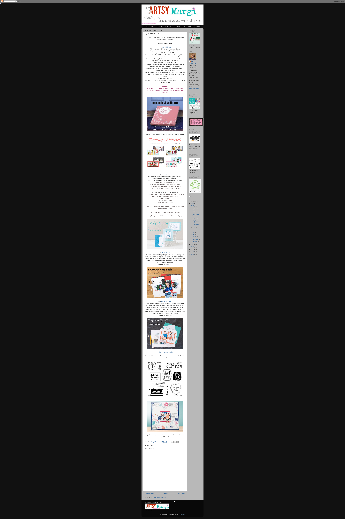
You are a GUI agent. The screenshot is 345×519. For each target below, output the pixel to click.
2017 (192, 244)
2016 (192, 247)
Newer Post (149, 494)
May (194, 232)
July (194, 227)
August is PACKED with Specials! (195, 222)
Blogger (182, 514)
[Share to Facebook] (177, 442)
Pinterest (190, 26)
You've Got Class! (166, 301)
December (195, 208)
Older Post (181, 494)
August (195, 218)
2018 (192, 206)
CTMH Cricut (168, 26)
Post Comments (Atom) (159, 497)
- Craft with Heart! (165, 47)
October (195, 211)
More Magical (166, 253)
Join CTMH (159, 26)
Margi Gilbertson (194, 62)
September (196, 214)
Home (146, 26)
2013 (192, 254)
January (195, 241)
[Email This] (171, 442)
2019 (192, 203)
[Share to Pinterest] (178, 442)
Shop (151, 26)
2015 (192, 249)
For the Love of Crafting (166, 352)
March (194, 237)
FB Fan (184, 26)
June (194, 229)
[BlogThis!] (173, 442)
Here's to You (166, 175)
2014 (192, 251)
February (195, 239)
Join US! (198, 26)
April (194, 234)
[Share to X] (175, 442)
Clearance (177, 26)
